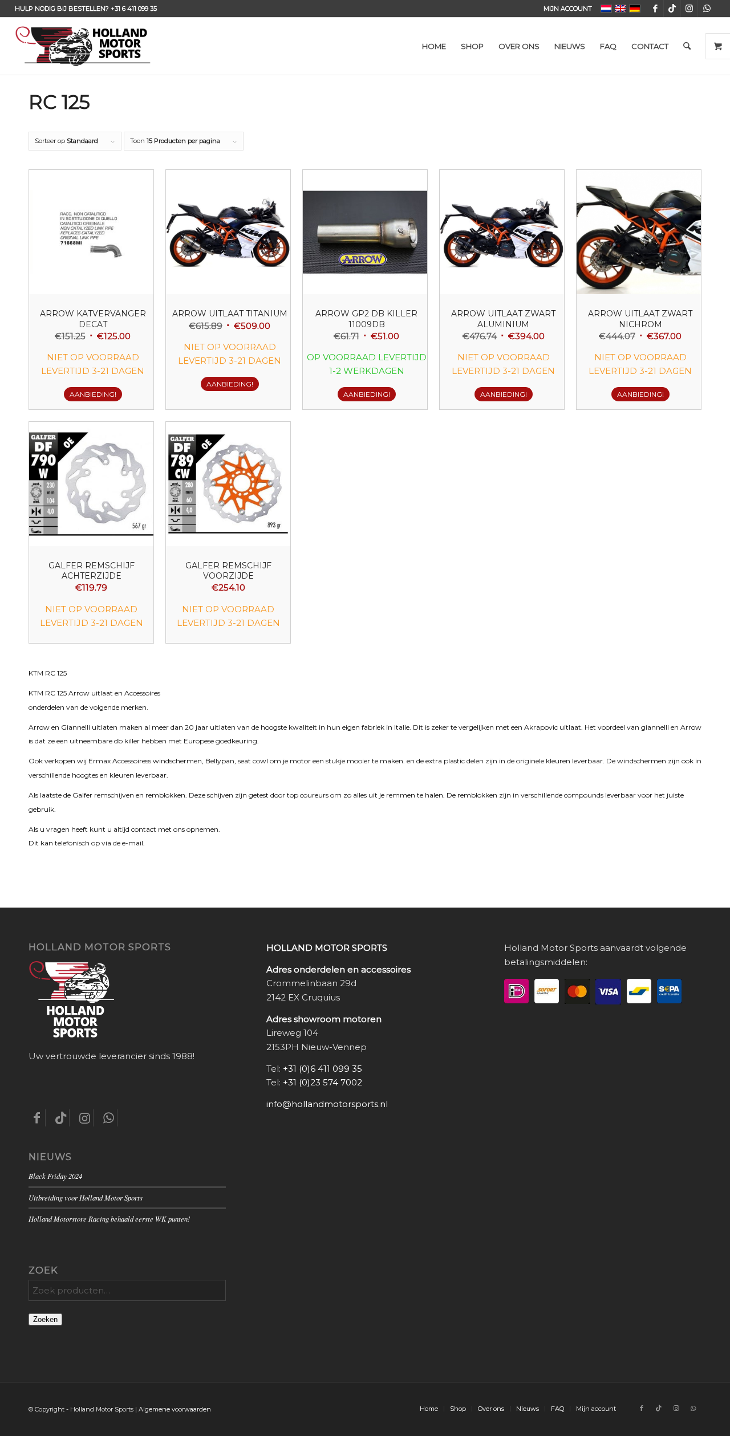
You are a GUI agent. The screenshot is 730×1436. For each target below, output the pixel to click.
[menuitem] (565, 8)
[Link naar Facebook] (655, 8)
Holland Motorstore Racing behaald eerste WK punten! (109, 1218)
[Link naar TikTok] (672, 8)
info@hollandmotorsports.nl (327, 1104)
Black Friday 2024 (55, 1176)
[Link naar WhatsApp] (706, 8)
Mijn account (568, 9)
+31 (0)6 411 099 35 (322, 1068)
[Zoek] (687, 46)
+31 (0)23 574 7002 (322, 1082)
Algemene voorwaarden (175, 1409)
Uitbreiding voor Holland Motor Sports (86, 1197)
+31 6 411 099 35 (134, 9)
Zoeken (45, 1319)
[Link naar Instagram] (689, 8)
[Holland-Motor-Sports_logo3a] (83, 46)
